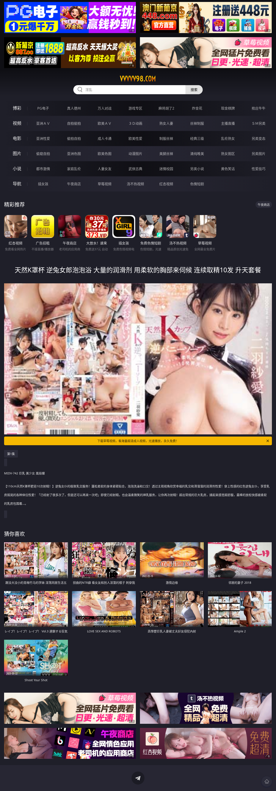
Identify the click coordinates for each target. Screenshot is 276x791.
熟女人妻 (166, 123)
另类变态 (258, 138)
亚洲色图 (74, 153)
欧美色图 (104, 153)
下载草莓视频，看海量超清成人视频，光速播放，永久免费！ (138, 441)
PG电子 (43, 108)
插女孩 (43, 184)
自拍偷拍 (74, 123)
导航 (17, 184)
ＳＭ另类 (258, 123)
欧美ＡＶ (104, 123)
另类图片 (258, 153)
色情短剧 (197, 184)
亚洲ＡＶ (43, 123)
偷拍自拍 (74, 138)
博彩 (17, 108)
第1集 (11, 454)
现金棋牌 (228, 108)
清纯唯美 (197, 153)
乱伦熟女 (228, 138)
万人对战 (104, 108)
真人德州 (74, 108)
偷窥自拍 (43, 153)
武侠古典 (135, 168)
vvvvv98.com (138, 78)
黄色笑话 (228, 168)
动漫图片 (135, 153)
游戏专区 (135, 108)
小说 (17, 169)
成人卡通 (104, 138)
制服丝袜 (166, 138)
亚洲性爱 (43, 138)
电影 (17, 138)
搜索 (194, 89)
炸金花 (197, 108)
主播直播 (228, 123)
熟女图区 (228, 153)
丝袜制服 (197, 123)
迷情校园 (166, 168)
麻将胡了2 (166, 108)
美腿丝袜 (166, 153)
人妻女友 (104, 168)
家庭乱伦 (74, 168)
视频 (17, 123)
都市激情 (43, 168)
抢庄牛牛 (258, 108)
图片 (17, 153)
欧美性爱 (135, 138)
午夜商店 (74, 184)
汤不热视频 (135, 184)
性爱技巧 (258, 168)
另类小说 (197, 168)
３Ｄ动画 (135, 123)
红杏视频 (166, 184)
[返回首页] (267, 781)
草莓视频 (104, 184)
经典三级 (197, 138)
